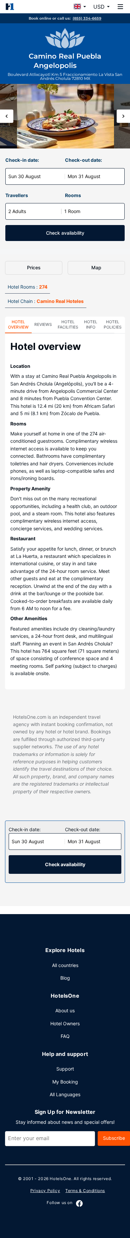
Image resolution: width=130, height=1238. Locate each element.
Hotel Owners (65, 1023)
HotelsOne (60, 1178)
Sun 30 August (24, 176)
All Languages (65, 1094)
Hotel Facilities (68, 324)
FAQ (65, 1036)
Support (65, 1069)
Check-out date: (83, 160)
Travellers (16, 195)
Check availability (65, 233)
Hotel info (90, 324)
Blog (65, 978)
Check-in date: (22, 160)
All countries (65, 965)
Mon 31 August (84, 176)
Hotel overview (18, 324)
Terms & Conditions (85, 1190)
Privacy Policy (45, 1190)
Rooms (73, 195)
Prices (34, 267)
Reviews (43, 324)
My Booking (65, 1082)
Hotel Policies (113, 324)
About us (65, 1010)
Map (96, 267)
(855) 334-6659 (87, 18)
